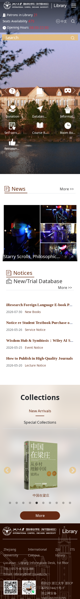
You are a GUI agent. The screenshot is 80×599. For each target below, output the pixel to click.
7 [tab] (50, 503)
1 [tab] (66, 257)
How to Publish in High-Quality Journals (39, 358)
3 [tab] (23, 503)
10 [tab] (70, 503)
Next (72, 470)
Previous (7, 470)
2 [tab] (72, 257)
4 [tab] (30, 503)
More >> (67, 189)
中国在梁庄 (41, 495)
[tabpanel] (40, 233)
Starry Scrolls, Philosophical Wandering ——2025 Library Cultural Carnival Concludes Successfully (33, 256)
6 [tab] (43, 503)
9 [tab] (63, 503)
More (40, 515)
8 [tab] (56, 503)
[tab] (67, 189)
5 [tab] (36, 503)
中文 (64, 21)
